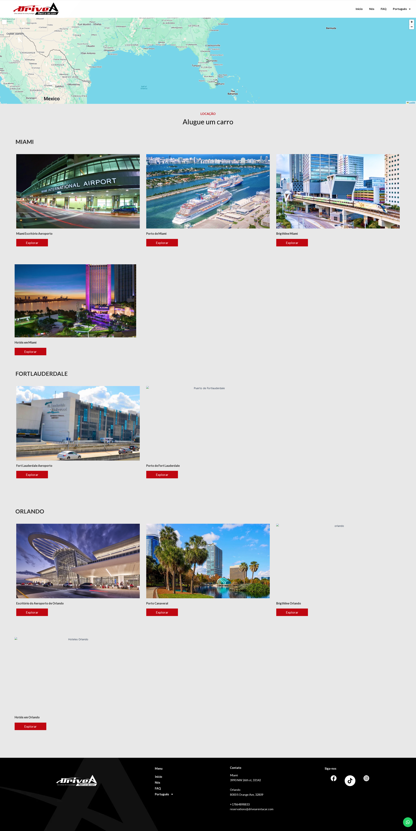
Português (400, 9)
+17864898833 (240, 804)
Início (359, 9)
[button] (208, 60)
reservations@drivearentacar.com (251, 809)
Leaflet (412, 102)
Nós (371, 9)
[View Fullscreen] (4, 22)
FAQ (383, 9)
